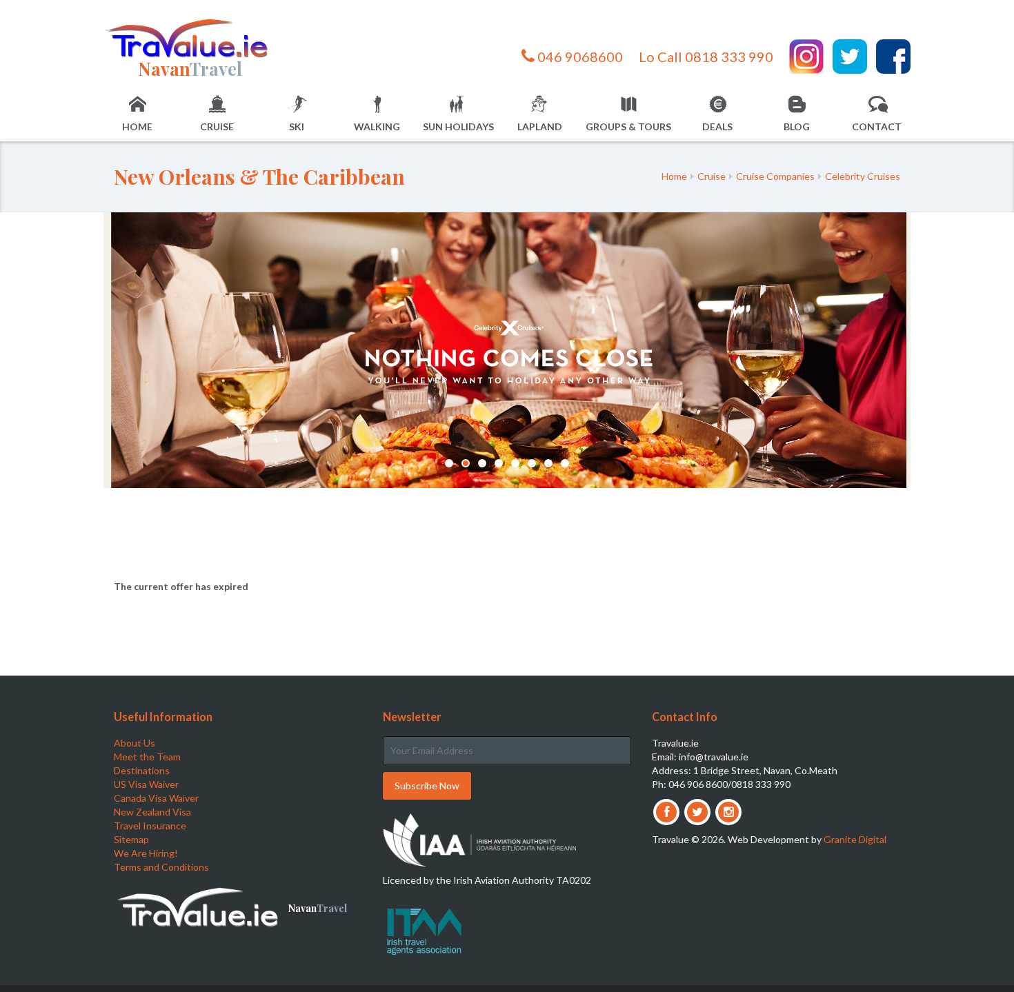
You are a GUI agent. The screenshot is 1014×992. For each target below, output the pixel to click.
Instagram (806, 56)
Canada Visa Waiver (156, 798)
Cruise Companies (775, 176)
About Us (134, 743)
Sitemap (131, 839)
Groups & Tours (628, 126)
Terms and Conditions (161, 867)
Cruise (217, 126)
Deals (717, 126)
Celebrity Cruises (862, 176)
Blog (797, 126)
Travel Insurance (150, 825)
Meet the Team (147, 756)
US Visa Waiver (146, 784)
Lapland (539, 126)
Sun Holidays (458, 126)
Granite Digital (855, 839)
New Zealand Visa (152, 812)
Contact (877, 126)
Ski (296, 126)
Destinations (142, 770)
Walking (377, 126)
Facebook (893, 56)
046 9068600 (579, 56)
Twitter (850, 56)
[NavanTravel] (189, 37)
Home (137, 126)
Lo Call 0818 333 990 (706, 56)
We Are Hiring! (146, 853)
